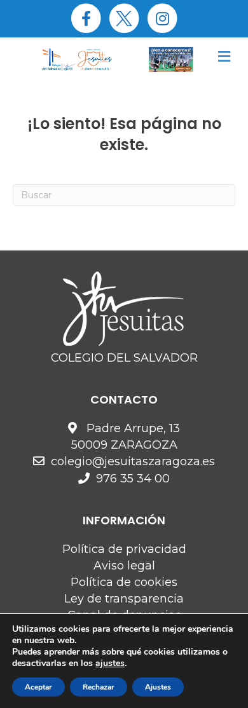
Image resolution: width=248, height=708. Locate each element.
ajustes (110, 663)
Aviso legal (124, 566)
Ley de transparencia (124, 599)
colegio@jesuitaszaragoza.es (133, 461)
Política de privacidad (124, 549)
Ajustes (158, 687)
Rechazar (98, 687)
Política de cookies (124, 582)
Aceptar (38, 687)
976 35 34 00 (133, 479)
